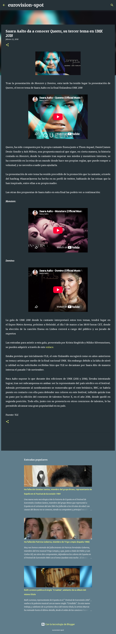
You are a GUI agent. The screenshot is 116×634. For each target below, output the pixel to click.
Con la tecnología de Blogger (60, 624)
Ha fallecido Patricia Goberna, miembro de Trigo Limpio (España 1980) (57, 542)
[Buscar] (47, 5)
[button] (7, 45)
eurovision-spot (26, 5)
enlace (49, 347)
